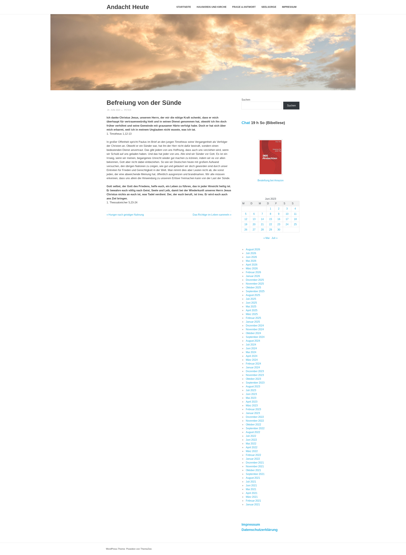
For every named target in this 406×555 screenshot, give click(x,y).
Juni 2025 (251, 302)
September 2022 (255, 428)
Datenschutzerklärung (260, 530)
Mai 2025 (251, 306)
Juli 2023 (251, 390)
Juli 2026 (251, 253)
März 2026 (252, 268)
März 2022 (252, 451)
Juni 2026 (251, 257)
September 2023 (255, 382)
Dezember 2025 (255, 280)
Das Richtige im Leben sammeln (211, 214)
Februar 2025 (253, 318)
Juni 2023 (251, 394)
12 (245, 219)
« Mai (266, 238)
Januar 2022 (253, 458)
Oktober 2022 (253, 424)
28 (262, 229)
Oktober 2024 (253, 333)
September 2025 (255, 291)
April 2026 (251, 264)
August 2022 (253, 432)
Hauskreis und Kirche (211, 7)
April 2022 (251, 447)
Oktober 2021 (253, 470)
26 (245, 229)
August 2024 (253, 340)
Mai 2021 (251, 489)
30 (278, 229)
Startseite (183, 7)
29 (270, 229)
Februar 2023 (253, 409)
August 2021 (253, 477)
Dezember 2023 (255, 371)
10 (287, 214)
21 (262, 224)
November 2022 (255, 420)
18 (295, 219)
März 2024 (252, 359)
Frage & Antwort (244, 7)
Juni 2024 (251, 348)
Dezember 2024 (255, 325)
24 (287, 224)
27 (254, 229)
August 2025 (253, 295)
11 (295, 214)
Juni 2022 (251, 439)
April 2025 (251, 310)
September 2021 (255, 474)
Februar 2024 (253, 363)
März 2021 (252, 497)
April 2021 (251, 493)
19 (245, 224)
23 (278, 224)
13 (254, 219)
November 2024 (255, 329)
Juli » (275, 238)
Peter (127, 110)
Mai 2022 (251, 443)
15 (270, 219)
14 (262, 219)
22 (270, 224)
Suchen (246, 99)
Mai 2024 (251, 352)
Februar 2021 (253, 500)
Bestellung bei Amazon (271, 180)
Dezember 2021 (255, 462)
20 (254, 224)
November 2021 (255, 466)
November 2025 (255, 283)
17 (287, 219)
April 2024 (251, 356)
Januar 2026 (253, 276)
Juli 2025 (251, 299)
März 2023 (252, 405)
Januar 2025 (253, 321)
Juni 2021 (251, 485)
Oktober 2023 (253, 379)
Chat (246, 123)
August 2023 (253, 386)
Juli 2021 (251, 481)
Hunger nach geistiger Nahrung (126, 214)
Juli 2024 (251, 344)
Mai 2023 (251, 398)
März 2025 (252, 314)
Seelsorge (268, 7)
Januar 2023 (253, 413)
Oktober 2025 (253, 287)
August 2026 (253, 249)
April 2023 (251, 401)
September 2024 (255, 337)
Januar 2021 (253, 504)
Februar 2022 (253, 455)
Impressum (289, 7)
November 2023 (255, 375)
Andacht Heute (128, 7)
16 (278, 219)
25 (295, 224)
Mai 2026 (251, 260)
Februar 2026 (253, 272)
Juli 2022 (251, 436)
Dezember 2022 (255, 417)
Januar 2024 (253, 367)
